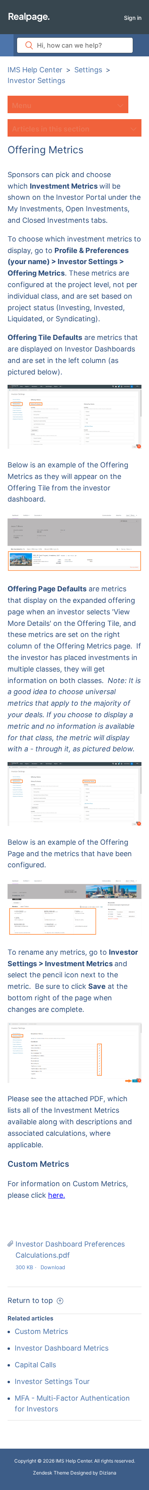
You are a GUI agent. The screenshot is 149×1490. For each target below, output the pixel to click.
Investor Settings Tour (52, 1381)
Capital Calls (35, 1365)
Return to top (31, 1300)
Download (53, 1267)
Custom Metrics (41, 1331)
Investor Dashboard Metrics (61, 1348)
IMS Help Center (35, 70)
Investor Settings (36, 80)
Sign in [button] (132, 17)
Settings (88, 70)
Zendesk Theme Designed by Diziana (74, 1473)
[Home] (29, 17)
